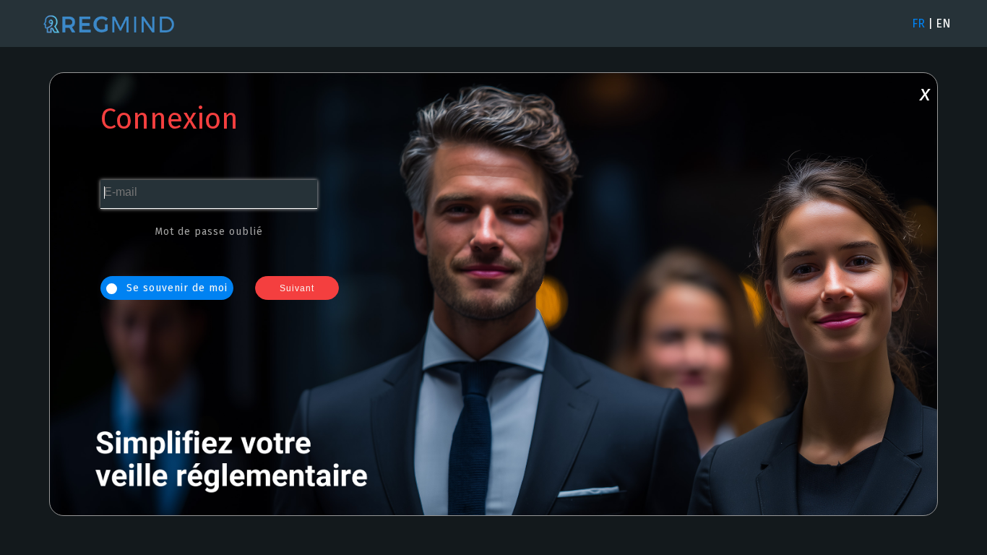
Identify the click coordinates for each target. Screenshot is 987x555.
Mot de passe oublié (209, 231)
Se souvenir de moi (175, 288)
